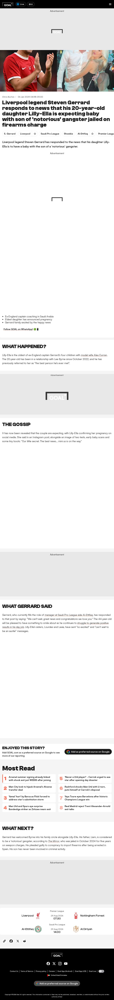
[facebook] (48, 964)
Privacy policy (41, 971)
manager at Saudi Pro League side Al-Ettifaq (69, 614)
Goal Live (92, 971)
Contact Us (14, 971)
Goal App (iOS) (80, 971)
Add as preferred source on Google (90, 751)
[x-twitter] (54, 964)
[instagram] (60, 964)
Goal (18, 994)
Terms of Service (27, 971)
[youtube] (66, 964)
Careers (52, 971)
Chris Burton (8, 97)
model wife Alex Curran (94, 355)
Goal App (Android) (64, 971)
